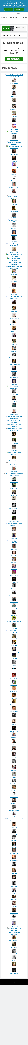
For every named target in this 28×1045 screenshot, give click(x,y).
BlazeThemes (17, 982)
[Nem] (26, 6)
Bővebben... (19, 9)
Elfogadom (9, 9)
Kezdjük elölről (14, 59)
